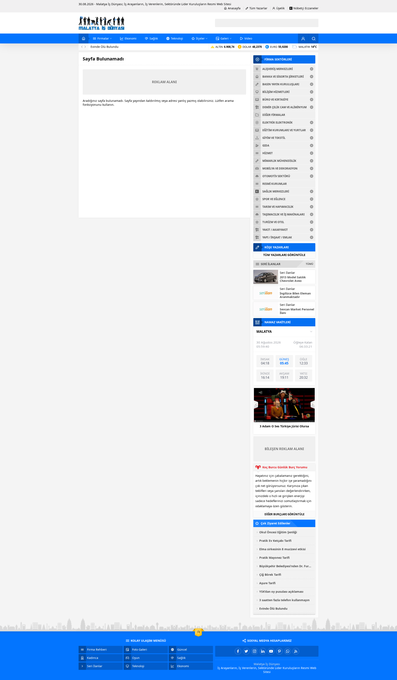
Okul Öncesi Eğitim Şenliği (278, 532)
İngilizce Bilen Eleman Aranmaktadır (295, 295)
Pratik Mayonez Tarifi (274, 558)
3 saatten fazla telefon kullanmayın (284, 600)
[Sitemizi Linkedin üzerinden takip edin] (263, 651)
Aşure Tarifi (267, 583)
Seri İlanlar (287, 272)
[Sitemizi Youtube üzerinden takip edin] (271, 651)
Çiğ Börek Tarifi (270, 575)
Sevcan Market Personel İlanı (297, 311)
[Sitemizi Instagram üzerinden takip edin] (254, 651)
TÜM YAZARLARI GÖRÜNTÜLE (284, 255)
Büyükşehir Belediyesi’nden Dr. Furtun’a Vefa (285, 566)
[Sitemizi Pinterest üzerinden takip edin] (279, 651)
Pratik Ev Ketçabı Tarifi (275, 541)
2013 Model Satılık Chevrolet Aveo (293, 278)
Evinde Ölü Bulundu (273, 608)
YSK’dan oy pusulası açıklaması (112, 47)
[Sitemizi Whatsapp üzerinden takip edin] (288, 651)
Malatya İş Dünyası (267, 664)
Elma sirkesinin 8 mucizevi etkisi (282, 549)
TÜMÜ (309, 264)
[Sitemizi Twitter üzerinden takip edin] (246, 651)
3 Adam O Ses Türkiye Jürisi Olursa (284, 426)
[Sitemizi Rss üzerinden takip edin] (296, 651)
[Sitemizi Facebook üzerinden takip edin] (238, 651)
